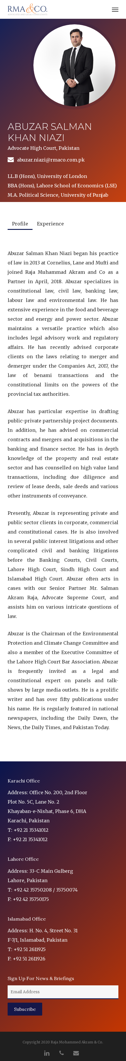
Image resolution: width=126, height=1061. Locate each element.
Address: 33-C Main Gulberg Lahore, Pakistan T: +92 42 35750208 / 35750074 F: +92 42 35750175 (43, 885)
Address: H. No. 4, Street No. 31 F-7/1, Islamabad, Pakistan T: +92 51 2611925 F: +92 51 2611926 (43, 945)
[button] (115, 9)
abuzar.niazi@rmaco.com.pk (51, 160)
